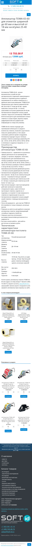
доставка (20, 10)
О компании (5, 463)
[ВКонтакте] (11, 80)
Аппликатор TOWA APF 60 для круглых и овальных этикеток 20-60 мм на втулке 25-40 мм (8, 420)
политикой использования (7, 545)
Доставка (4, 461)
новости (10, 10)
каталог (5, 10)
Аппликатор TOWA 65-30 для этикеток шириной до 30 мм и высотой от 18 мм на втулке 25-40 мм (23, 385)
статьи (15, 10)
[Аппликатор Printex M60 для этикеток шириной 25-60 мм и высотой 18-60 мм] (24, 407)
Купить (16, 75)
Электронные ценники (8, 495)
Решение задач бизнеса (9, 483)
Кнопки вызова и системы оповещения (13, 489)
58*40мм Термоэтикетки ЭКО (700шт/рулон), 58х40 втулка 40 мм (24, 315)
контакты (26, 10)
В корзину (8, 321)
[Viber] (18, 80)
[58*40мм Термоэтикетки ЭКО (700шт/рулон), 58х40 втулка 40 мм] (24, 303)
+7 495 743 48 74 (8, 529)
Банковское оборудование (10, 491)
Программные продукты (9, 485)
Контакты (4, 465)
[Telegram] (16, 80)
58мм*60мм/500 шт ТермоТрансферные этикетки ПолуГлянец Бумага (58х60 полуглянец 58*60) (8, 345)
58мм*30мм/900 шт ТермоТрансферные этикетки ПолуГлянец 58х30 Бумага (8, 315)
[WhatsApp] (21, 80)
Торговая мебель (7, 479)
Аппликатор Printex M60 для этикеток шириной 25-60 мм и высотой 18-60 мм (24, 419)
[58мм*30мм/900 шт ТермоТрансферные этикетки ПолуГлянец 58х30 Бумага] (8, 303)
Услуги (4, 481)
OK (29, 544)
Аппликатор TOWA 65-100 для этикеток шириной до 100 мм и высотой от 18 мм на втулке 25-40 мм (8, 385)
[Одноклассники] (14, 80)
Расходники (5, 475)
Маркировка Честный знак (9, 477)
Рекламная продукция (8, 493)
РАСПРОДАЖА (5, 471)
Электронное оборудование (10, 473)
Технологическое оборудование (11, 487)
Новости (4, 459)
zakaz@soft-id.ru (24, 284)
